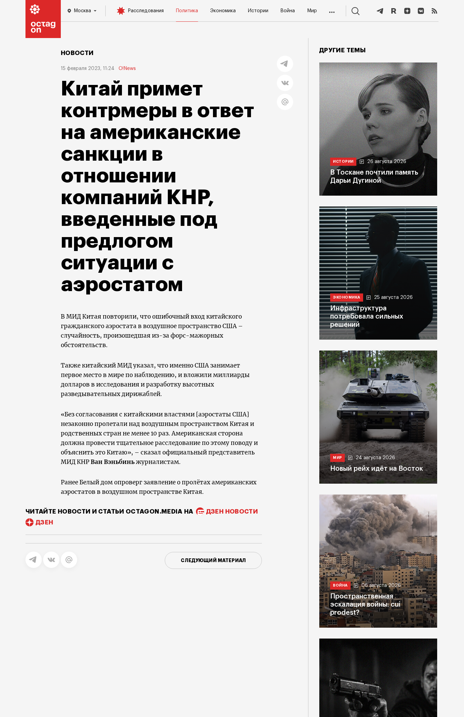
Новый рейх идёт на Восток (376, 468)
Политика (187, 10)
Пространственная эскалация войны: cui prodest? (365, 604)
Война (287, 10)
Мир (312, 10)
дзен (44, 522)
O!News (127, 68)
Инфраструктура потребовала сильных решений (366, 316)
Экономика (223, 10)
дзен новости (232, 511)
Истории (258, 10)
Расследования (146, 10)
